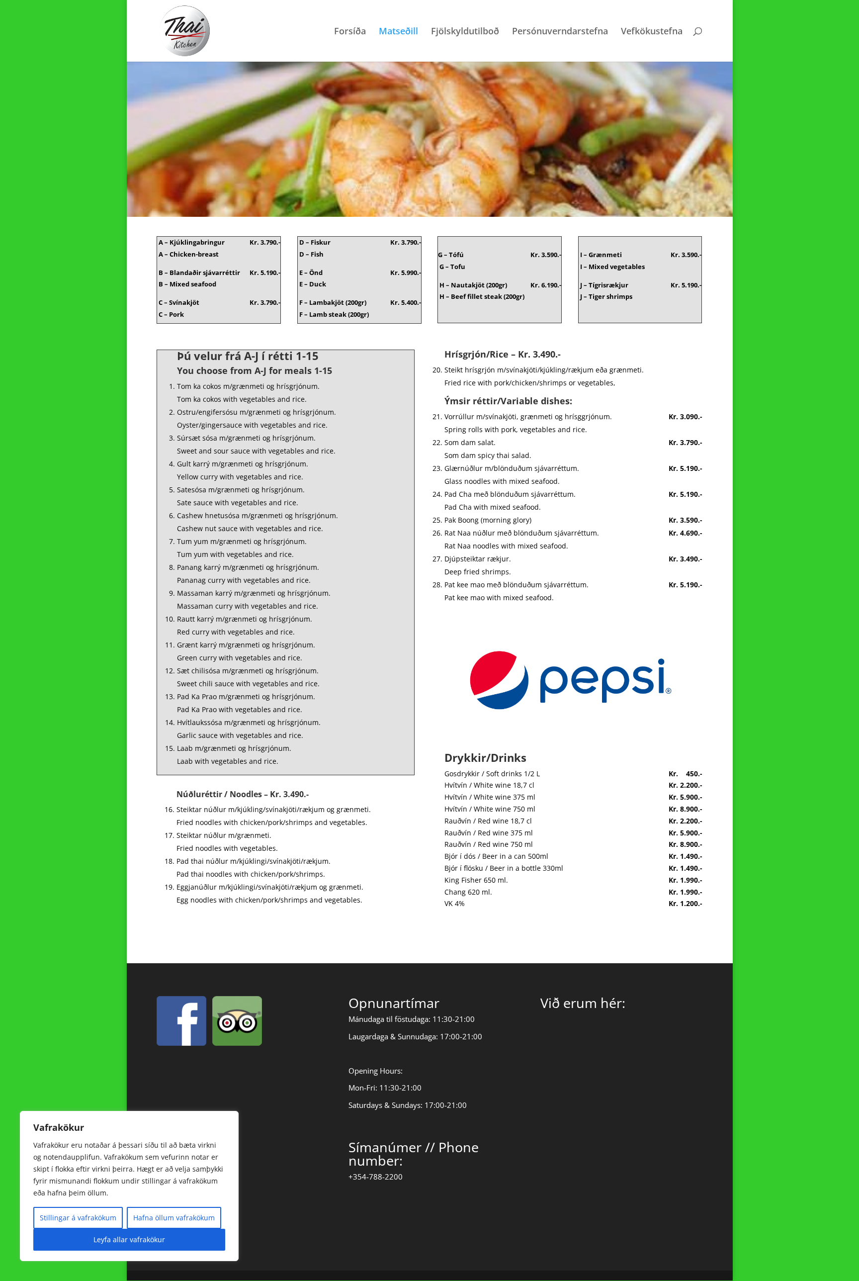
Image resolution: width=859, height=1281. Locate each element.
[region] (129, 1186)
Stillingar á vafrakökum (78, 1217)
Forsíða (350, 32)
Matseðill (398, 32)
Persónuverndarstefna (560, 32)
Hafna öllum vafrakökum (174, 1217)
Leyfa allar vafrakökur (129, 1239)
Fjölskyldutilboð (465, 32)
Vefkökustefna (652, 32)
